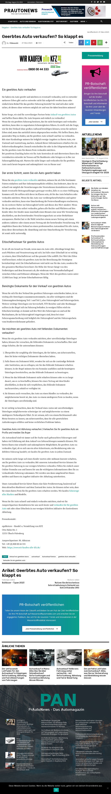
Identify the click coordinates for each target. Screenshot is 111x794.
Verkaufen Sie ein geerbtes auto (14, 560)
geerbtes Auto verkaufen (25, 180)
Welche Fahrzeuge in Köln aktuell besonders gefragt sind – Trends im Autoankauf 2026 (26, 767)
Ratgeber (5, 27)
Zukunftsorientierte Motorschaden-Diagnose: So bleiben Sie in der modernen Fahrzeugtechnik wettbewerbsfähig (89, 745)
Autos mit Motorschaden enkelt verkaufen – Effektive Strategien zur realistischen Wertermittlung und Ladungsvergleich (99, 211)
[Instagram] (94, 2)
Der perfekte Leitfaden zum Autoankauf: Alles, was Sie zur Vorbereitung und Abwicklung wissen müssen (96, 673)
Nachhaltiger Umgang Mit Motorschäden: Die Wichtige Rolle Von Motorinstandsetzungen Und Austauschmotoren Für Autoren (54, 723)
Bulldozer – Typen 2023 (13, 583)
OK (56, 790)
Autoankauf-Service (49, 557)
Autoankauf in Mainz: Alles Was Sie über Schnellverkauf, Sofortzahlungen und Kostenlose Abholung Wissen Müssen (39, 674)
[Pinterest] (93, 42)
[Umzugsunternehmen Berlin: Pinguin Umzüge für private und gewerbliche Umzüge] (10, 755)
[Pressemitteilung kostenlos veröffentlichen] (73, 11)
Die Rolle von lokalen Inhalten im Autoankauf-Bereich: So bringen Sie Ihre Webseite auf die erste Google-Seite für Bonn (100, 194)
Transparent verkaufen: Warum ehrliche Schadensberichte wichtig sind (89, 753)
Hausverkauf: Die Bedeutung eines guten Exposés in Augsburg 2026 (54, 760)
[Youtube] (104, 2)
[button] (101, 21)
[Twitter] (97, 2)
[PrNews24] (4, 43)
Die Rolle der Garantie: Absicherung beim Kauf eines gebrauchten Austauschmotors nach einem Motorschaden (54, 741)
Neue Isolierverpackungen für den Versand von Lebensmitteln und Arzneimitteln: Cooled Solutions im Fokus (25, 744)
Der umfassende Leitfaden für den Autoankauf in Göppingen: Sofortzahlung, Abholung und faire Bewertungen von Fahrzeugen (14, 674)
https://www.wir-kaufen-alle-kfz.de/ (23, 547)
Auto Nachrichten (88, 158)
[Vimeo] (100, 2)
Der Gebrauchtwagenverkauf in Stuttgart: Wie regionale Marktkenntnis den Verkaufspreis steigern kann (88, 772)
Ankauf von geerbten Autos (63, 114)
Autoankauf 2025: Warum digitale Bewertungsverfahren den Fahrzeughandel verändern (100, 227)
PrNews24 (14, 43)
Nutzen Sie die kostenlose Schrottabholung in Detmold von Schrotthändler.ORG (63, 585)
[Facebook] (91, 2)
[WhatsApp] (100, 42)
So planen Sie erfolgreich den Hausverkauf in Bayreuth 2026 (52, 748)
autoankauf (36, 557)
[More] (106, 42)
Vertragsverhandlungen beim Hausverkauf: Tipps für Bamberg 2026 (55, 754)
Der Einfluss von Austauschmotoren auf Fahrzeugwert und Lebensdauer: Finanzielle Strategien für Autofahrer (54, 732)
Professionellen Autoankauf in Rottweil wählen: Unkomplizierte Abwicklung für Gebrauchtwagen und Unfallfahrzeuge (100, 242)
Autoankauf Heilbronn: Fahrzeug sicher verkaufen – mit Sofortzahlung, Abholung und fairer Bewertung (69, 673)
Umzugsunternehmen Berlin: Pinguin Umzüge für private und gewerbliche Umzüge (25, 756)
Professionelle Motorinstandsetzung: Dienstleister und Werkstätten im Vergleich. (89, 736)
